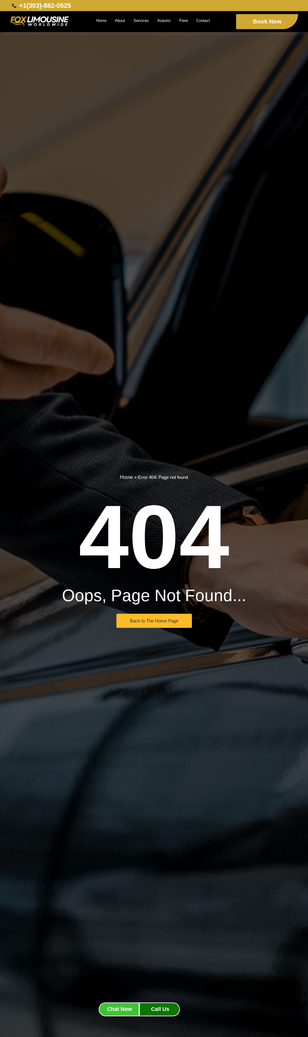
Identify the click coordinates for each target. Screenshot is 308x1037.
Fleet (183, 20)
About (120, 20)
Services (141, 20)
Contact (203, 20)
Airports (164, 20)
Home (101, 20)
